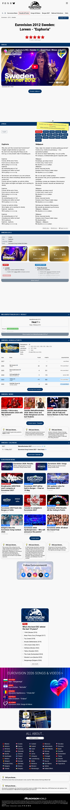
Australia (7, 751)
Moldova (34, 763)
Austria (6, 754)
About (3, 805)
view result (35, 664)
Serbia (46, 766)
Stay (48, 277)
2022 (2, 384)
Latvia (33, 754)
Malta (33, 761)
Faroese (58, 131)
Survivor (49, 272)
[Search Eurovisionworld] (2, 13)
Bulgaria (7, 766)
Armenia (7, 749)
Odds (66, 13)
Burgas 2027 (46, 13)
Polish (65, 134)
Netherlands (48, 746)
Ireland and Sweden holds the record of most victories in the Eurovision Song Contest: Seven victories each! (35, 432)
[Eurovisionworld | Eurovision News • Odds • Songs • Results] (35, 5)
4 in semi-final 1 (65, 370)
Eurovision (4, 17)
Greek (43, 134)
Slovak (58, 137)
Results (24, 13)
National (57, 13)
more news (35, 538)
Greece (20, 766)
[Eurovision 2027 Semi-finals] (46, 449)
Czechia (20, 749)
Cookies (20, 805)
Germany (20, 763)
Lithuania (34, 756)
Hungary (20, 768)
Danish (52, 131)
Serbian (52, 137)
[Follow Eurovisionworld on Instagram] (5, 3)
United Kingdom (62, 761)
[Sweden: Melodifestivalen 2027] (43, 446)
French (64, 131)
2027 (2, 361)
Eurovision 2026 (34, 673)
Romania (47, 758)
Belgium (7, 761)
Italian (55, 134)
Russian (46, 137)
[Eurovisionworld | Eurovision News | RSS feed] (30, 805)
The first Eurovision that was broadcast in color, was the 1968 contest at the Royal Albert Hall (26, 778)
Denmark (21, 751)
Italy (32, 751)
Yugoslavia (61, 763)
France (20, 758)
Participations (23, 344)
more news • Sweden (35, 423)
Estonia (20, 754)
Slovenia (60, 746)
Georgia (20, 761)
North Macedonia (49, 749)
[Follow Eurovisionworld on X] (8, 3)
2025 (2, 370)
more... (22, 354)
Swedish (38, 140)
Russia (46, 761)
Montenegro (35, 768)
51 (46, 366)
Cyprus (20, 746)
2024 (2, 375)
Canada (6, 768)
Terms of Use (13, 805)
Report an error (64, 228)
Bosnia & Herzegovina (9, 763)
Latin (60, 134)
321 (46, 370)
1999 (41, 346)
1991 (44, 346)
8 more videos (34, 91)
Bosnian (46, 131)
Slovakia (60, 744)
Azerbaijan (7, 756)
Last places (23, 348)
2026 (2, 366)
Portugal (47, 756)
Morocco (47, 744)
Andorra (6, 746)
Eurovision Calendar (34, 454)
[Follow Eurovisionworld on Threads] (10, 3)
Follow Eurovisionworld (35, 565)
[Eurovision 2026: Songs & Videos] (59, 686)
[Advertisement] (35, 108)
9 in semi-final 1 (65, 366)
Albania (6, 744)
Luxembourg (35, 758)
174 (46, 375)
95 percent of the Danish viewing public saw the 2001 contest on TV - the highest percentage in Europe (57, 547)
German (38, 134)
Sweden (60, 751)
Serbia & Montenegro (49, 768)
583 (46, 379)
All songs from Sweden (34, 389)
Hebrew (50, 134)
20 (38, 366)
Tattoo (15, 272)
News (12, 13)
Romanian (38, 137)
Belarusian (39, 131)
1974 (50, 346)
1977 (32, 348)
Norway (46, 751)
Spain (60, 749)
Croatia (20, 744)
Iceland (33, 744)
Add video (46, 228)
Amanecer (48, 275)
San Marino (48, 763)
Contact (7, 805)
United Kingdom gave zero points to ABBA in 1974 (11, 431)
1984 (47, 346)
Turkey (60, 756)
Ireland (33, 746)
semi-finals (66, 361)
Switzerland (62, 754)
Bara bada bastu (14, 370)
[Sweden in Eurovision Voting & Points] (10, 348)
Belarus (6, 758)
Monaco (33, 766)
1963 (35, 348)
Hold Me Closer (14, 384)
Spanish (64, 137)
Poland (46, 754)
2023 (32, 346)
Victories (22, 346)
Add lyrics (54, 228)
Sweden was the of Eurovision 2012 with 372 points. (53, 126)
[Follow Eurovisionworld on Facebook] (3, 3)
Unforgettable (14, 375)
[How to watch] (44, 446)
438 (46, 384)
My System (13, 365)
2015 (35, 346)
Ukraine (60, 758)
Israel (33, 749)
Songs (35, 13)
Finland (20, 756)
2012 (38, 346)
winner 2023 (66, 375)
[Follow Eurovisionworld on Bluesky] (13, 3)
